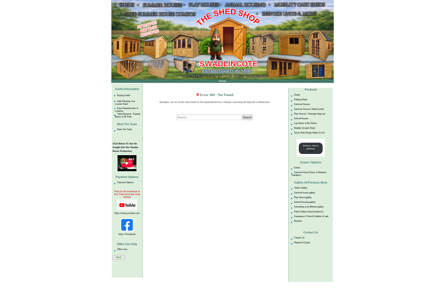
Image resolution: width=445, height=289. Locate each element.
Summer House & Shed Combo (309, 109)
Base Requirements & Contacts (126, 109)
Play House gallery (303, 197)
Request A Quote (302, 242)
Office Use (122, 249)
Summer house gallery (304, 192)
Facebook (131, 234)
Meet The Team (124, 129)
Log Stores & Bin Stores (305, 123)
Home (222, 81)
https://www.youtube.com (127, 213)
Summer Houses (302, 104)
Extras (297, 167)
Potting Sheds (300, 99)
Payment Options (125, 182)
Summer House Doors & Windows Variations (309, 173)
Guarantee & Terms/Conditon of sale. (311, 216)
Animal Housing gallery (304, 202)
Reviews (298, 221)
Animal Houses (301, 118)
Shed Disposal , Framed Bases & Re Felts (127, 115)
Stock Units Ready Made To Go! (309, 132)
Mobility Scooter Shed (304, 128)
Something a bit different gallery (309, 206)
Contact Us (299, 237)
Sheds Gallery (300, 187)
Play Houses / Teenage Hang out (309, 113)
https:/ (122, 234)
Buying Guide (123, 95)
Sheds (297, 94)
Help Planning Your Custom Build (125, 102)
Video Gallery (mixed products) (308, 211)
